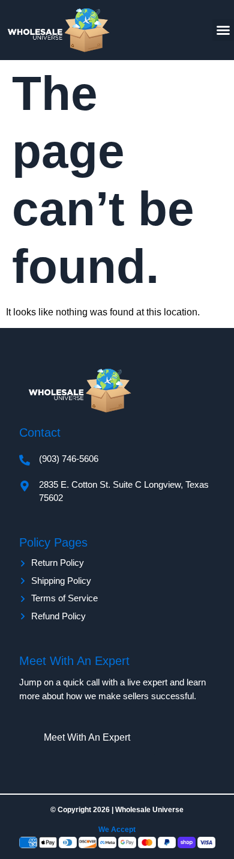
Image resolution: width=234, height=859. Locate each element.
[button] (223, 30)
